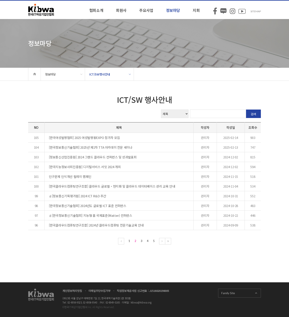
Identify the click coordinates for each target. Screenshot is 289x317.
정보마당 (173, 10)
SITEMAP (255, 11)
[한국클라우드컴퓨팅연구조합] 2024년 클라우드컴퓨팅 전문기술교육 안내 (96, 225)
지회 (196, 10)
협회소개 (96, 10)
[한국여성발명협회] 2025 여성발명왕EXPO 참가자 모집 (84, 137)
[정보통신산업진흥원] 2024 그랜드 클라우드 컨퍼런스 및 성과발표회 (93, 157)
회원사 (121, 10)
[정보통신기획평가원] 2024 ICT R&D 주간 (79, 196)
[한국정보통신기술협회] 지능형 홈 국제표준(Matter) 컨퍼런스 (92, 215)
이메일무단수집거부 (99, 291)
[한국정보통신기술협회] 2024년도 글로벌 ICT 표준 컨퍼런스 (87, 205)
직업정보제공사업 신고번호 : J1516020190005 (143, 291)
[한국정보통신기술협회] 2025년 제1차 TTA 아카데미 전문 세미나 (90, 147)
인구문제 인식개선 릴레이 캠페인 (70, 176)
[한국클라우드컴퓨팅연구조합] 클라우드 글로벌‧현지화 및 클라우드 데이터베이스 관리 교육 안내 (112, 186)
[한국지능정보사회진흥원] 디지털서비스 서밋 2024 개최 (85, 167)
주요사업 (146, 10)
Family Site (228, 293)
